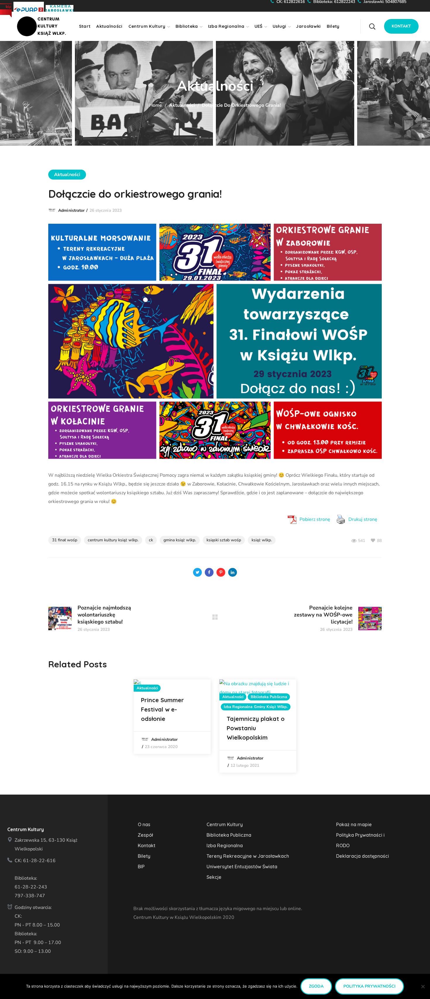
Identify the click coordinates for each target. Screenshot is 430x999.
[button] (383, 22)
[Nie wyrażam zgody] (423, 986)
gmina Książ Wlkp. (180, 540)
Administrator (71, 210)
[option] (172, 716)
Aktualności (182, 105)
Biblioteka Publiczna (269, 697)
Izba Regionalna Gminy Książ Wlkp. (256, 706)
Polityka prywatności (369, 986)
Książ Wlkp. (262, 540)
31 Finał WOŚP (64, 540)
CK (151, 540)
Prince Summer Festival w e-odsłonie (162, 709)
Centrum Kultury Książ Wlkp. (113, 540)
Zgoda (316, 986)
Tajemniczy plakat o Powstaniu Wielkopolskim (256, 728)
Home (155, 105)
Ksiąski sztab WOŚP (224, 540)
